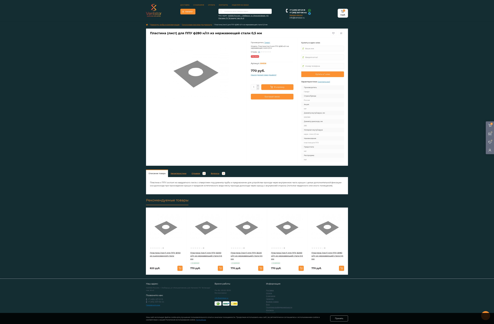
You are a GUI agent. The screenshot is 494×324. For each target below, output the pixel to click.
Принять (339, 318)
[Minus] (258, 88)
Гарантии (270, 299)
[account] (490, 150)
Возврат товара (272, 302)
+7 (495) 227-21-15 (297, 10)
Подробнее (201, 320)
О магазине (198, 5)
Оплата (211, 5)
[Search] (221, 11)
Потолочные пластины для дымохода (197, 25)
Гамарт (267, 42)
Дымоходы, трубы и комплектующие (164, 25)
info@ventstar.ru (297, 18)
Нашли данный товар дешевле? (263, 75)
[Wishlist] (182, 216)
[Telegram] (309, 13)
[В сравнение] (341, 33)
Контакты (223, 5)
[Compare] (182, 221)
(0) (259, 52)
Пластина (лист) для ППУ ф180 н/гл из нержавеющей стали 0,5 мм (327, 256)
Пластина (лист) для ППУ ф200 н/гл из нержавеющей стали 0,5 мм (287, 256)
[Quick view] (182, 211)
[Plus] (258, 85)
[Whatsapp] (309, 10)
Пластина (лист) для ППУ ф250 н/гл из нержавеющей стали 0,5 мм (206, 256)
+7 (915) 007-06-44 (298, 12)
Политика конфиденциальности (279, 307)
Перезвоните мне (153, 305)
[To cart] (180, 268)
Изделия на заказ (240, 5)
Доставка (184, 5)
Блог (268, 304)
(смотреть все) (324, 82)
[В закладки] (333, 33)
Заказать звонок (296, 15)
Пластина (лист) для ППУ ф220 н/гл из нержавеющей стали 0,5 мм (246, 256)
